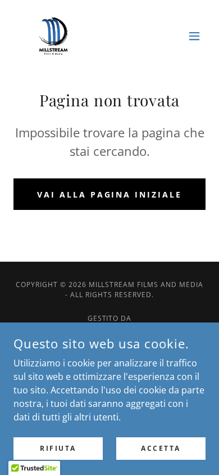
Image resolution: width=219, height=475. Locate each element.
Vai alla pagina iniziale (109, 194)
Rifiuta (58, 448)
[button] (194, 36)
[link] (53, 36)
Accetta (161, 448)
